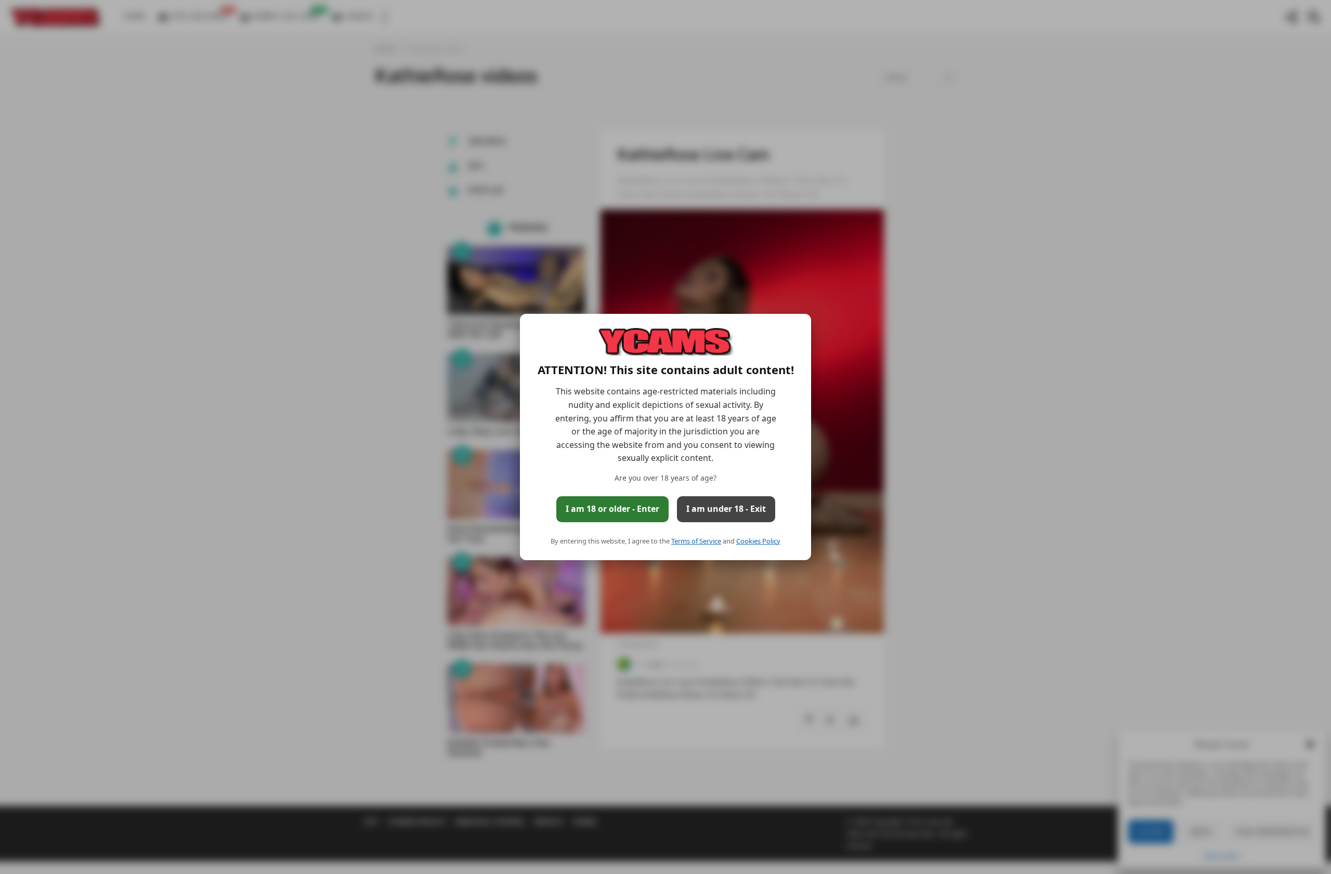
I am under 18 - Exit (726, 508)
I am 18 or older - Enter (612, 508)
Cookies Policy (758, 541)
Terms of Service (696, 541)
